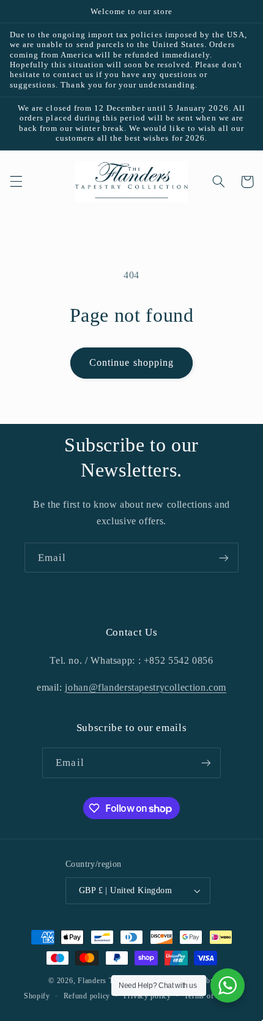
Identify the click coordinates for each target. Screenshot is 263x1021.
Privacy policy (147, 996)
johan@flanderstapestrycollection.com (145, 687)
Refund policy (87, 996)
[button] (16, 182)
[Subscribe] (224, 558)
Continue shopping (131, 362)
